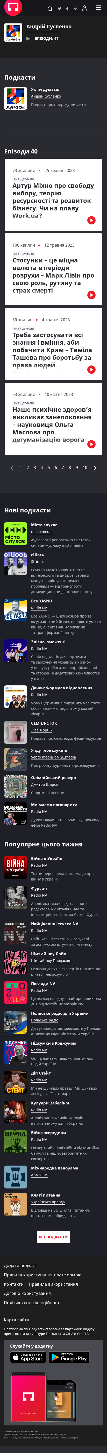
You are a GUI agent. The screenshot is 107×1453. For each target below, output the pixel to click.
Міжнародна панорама (54, 1168)
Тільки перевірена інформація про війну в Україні (62, 876)
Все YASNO (41, 601)
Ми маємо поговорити (54, 804)
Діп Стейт (41, 1073)
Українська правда (48, 1202)
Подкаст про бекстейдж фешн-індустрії (66, 738)
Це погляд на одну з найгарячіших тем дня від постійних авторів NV (66, 1001)
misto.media (42, 532)
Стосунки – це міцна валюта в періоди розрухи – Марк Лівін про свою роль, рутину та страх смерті (53, 275)
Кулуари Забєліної (50, 1103)
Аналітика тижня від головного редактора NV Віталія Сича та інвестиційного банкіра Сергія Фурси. (65, 909)
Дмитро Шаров (44, 784)
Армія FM (39, 1175)
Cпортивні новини (47, 792)
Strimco (37, 562)
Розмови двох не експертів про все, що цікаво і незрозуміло (66, 971)
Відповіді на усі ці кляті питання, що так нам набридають (60, 1213)
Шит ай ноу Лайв (48, 953)
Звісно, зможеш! (48, 641)
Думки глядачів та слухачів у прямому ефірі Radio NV (65, 822)
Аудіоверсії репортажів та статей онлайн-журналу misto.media (61, 542)
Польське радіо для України (60, 1013)
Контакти (14, 1284)
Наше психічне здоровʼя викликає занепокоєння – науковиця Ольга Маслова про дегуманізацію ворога (52, 424)
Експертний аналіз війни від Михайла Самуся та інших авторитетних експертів (65, 1153)
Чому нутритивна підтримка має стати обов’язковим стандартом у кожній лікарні (65, 708)
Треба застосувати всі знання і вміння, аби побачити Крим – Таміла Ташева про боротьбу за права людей (52, 350)
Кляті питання (45, 1195)
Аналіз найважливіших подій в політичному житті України (57, 1120)
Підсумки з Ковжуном (53, 1043)
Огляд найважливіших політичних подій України (62, 1061)
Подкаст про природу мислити (58, 104)
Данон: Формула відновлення (61, 687)
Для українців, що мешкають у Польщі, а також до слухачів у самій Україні (66, 1031)
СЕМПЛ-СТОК (44, 723)
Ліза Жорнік (41, 730)
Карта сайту (16, 1320)
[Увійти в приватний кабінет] (85, 8)
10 (85, 467)
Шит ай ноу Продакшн (51, 961)
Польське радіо (44, 1020)
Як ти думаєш (45, 89)
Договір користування (27, 1293)
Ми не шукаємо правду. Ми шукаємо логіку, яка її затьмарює (64, 1091)
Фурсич (39, 888)
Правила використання (53, 1284)
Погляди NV (43, 983)
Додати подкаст (20, 1265)
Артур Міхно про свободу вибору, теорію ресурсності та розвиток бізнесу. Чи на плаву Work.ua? (53, 200)
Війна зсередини (48, 1132)
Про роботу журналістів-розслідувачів (65, 765)
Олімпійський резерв (53, 777)
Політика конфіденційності (32, 1303)
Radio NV (39, 608)
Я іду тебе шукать (49, 750)
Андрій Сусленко (46, 96)
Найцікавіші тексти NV (54, 923)
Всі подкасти (53, 1237)
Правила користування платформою (42, 1275)
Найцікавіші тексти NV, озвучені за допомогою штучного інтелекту (61, 941)
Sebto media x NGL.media (53, 757)
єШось (37, 554)
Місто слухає (44, 524)
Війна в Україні (46, 858)
